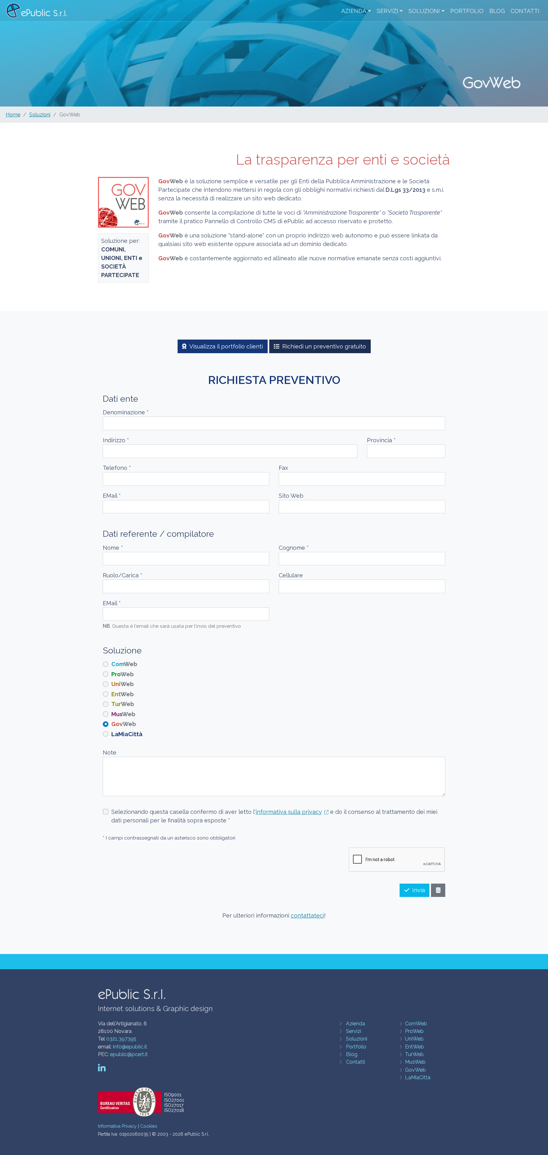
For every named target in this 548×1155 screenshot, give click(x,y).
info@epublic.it (130, 1047)
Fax (283, 467)
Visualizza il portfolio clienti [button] (226, 346)
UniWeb (414, 1039)
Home (13, 115)
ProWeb (414, 1031)
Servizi (353, 1031)
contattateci (307, 915)
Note (109, 752)
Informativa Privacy (117, 1126)
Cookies (148, 1126)
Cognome (294, 547)
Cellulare (291, 575)
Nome (113, 547)
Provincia (381, 440)
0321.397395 (121, 1039)
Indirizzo (116, 440)
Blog (497, 11)
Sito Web (291, 495)
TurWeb (414, 1054)
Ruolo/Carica (122, 575)
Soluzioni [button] (424, 11)
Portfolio (467, 11)
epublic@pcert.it (129, 1054)
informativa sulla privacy (289, 811)
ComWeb (416, 1024)
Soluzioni (39, 115)
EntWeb (414, 1047)
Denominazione (126, 412)
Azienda (355, 1024)
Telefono (117, 467)
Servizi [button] (387, 11)
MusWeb (415, 1062)
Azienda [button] (353, 11)
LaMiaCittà (417, 1077)
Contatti (525, 11)
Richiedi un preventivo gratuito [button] (324, 346)
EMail (112, 495)
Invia (418, 890)
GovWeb (415, 1070)
